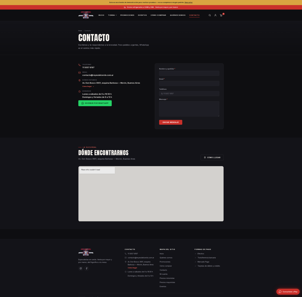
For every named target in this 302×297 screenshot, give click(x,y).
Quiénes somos (166, 258)
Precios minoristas (167, 278)
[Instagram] (80, 268)
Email (162, 79)
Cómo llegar (87, 86)
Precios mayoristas (167, 282)
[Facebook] (86, 268)
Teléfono (163, 89)
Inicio (80, 31)
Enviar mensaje (171, 122)
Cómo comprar (166, 266)
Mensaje (163, 99)
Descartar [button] (189, 2)
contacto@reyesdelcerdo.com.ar (97, 75)
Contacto (163, 270)
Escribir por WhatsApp (97, 103)
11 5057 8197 (88, 67)
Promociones (165, 262)
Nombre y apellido (167, 69)
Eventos (163, 286)
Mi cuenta (163, 274)
